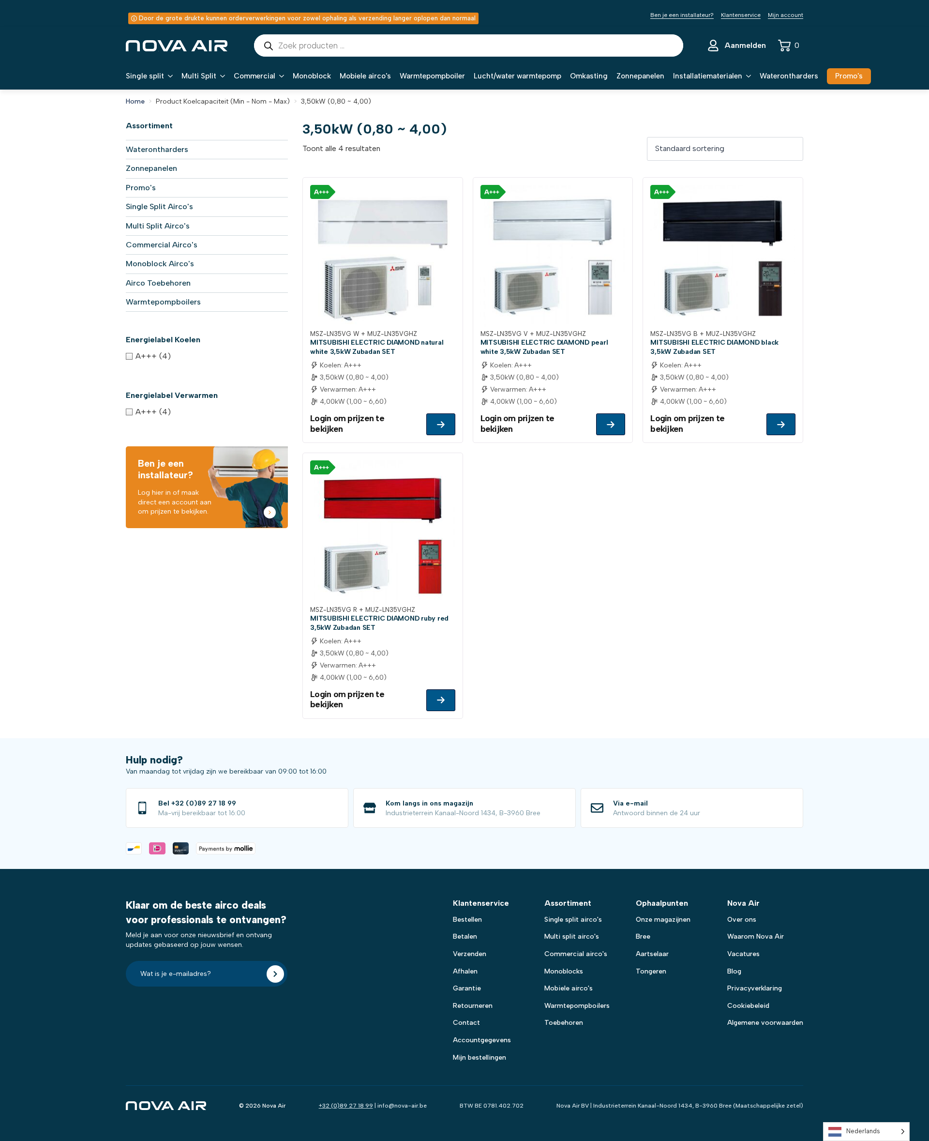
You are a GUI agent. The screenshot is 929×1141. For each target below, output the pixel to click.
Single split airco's (573, 919)
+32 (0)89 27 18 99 (346, 1105)
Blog (734, 971)
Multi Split (198, 76)
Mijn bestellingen (479, 1057)
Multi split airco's (571, 936)
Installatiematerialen (707, 76)
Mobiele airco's (365, 76)
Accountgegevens (482, 1040)
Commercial (254, 76)
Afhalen (465, 971)
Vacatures (743, 954)
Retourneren (473, 1006)
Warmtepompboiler (432, 76)
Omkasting (589, 76)
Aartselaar (652, 954)
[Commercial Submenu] (279, 76)
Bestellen (467, 919)
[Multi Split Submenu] (220, 76)
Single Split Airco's (159, 206)
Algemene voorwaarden (765, 1023)
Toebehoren (563, 1023)
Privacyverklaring (754, 988)
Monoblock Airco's (160, 263)
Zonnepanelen (640, 76)
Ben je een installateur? (682, 15)
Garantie (467, 988)
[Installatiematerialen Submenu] (746, 76)
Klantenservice (741, 15)
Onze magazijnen (663, 919)
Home (135, 101)
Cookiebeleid (748, 1006)
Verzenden (469, 954)
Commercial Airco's (161, 244)
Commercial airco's (575, 954)
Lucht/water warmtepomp (517, 76)
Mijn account (785, 15)
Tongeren (651, 971)
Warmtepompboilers (163, 301)
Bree (643, 936)
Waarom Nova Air (755, 936)
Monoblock (312, 76)
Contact (466, 1023)
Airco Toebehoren (158, 283)
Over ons (741, 919)
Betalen (465, 936)
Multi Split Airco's (158, 225)
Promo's (141, 187)
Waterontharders (789, 76)
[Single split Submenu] (168, 76)
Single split (145, 76)
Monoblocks (563, 971)
